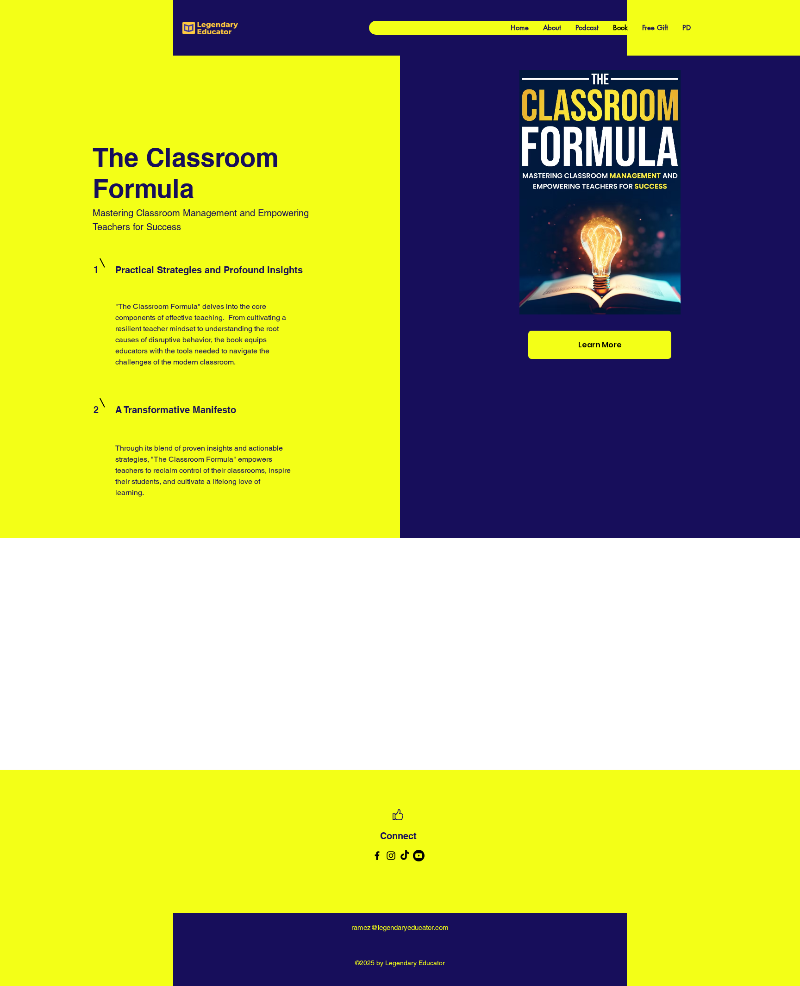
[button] (744, 304)
